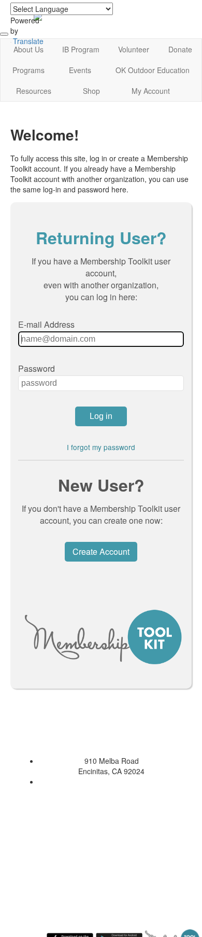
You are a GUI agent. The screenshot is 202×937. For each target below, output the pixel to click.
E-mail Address (46, 324)
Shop (91, 91)
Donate (180, 49)
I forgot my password (101, 447)
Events (80, 70)
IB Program (80, 49)
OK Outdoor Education (153, 70)
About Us (28, 49)
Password (36, 368)
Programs (28, 70)
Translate (28, 41)
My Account (151, 91)
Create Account (101, 551)
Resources (33, 91)
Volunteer (133, 49)
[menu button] (4, 34)
